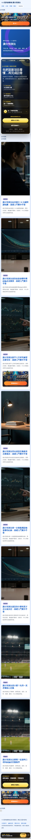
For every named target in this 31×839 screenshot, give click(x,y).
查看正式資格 (15, 784)
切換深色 (21, 6)
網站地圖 (23, 823)
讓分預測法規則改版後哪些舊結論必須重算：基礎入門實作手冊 (15, 281)
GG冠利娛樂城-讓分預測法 (11, 2)
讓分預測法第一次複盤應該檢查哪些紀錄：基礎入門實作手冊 (15, 530)
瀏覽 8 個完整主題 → (8, 54)
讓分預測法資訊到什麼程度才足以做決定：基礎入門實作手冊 (15, 609)
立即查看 (23, 835)
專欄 (11, 6)
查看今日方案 (15, 120)
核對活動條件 (15, 125)
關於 (15, 6)
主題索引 (4, 823)
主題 (7, 6)
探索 (3, 6)
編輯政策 (10, 823)
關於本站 (17, 823)
